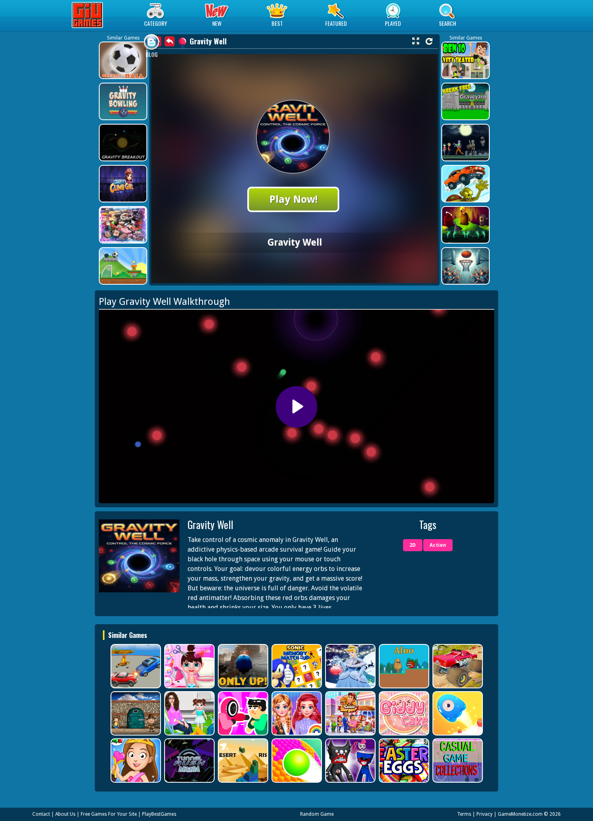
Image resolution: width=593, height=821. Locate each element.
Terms (464, 814)
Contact (41, 814)
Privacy (484, 814)
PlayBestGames (159, 814)
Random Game (317, 814)
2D (412, 545)
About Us (65, 814)
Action (438, 545)
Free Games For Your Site (109, 814)
